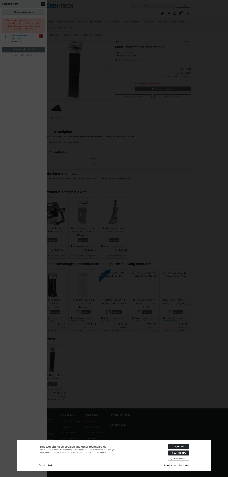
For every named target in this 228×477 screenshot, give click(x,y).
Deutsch (42, 465)
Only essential (178, 453)
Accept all (178, 447)
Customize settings (179, 459)
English (51, 465)
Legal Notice (184, 465)
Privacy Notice (170, 465)
